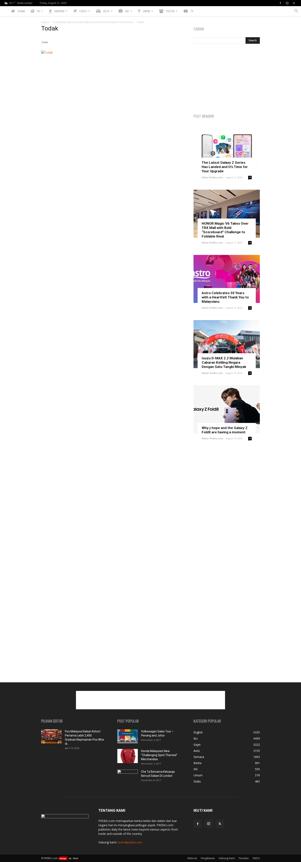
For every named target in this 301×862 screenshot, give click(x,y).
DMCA (256, 858)
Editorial (192, 858)
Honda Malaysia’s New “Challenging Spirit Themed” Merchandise (159, 755)
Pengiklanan (208, 858)
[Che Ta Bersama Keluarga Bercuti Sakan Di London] (127, 777)
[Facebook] (280, 3)
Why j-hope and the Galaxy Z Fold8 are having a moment (225, 430)
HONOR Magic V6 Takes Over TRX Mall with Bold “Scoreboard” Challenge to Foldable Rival (225, 229)
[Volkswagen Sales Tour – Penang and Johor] (127, 736)
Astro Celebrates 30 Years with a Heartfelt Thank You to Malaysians (225, 297)
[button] (296, 11)
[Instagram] (287, 3)
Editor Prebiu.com (212, 177)
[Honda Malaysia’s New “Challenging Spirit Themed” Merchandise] (127, 756)
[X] (294, 3)
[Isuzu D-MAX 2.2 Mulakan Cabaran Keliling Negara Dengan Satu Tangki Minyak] (227, 344)
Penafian (244, 858)
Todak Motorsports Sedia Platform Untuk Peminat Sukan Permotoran (93, 22)
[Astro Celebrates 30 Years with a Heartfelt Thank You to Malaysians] (227, 279)
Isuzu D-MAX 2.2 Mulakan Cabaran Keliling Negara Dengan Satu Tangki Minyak (224, 362)
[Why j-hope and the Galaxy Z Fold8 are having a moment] (227, 409)
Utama (45, 22)
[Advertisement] (226, 79)
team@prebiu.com (130, 842)
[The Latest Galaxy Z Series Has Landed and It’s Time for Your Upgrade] (227, 148)
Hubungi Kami (227, 858)
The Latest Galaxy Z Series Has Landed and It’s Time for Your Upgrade (225, 166)
